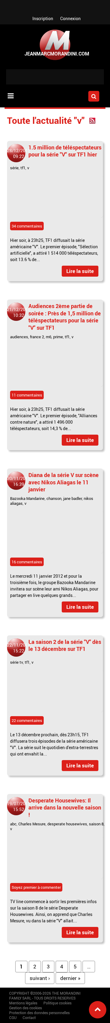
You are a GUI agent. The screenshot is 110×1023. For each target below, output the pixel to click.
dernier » (70, 978)
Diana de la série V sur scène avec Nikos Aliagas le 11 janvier (63, 482)
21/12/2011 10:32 (18, 312)
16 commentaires (27, 562)
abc (13, 824)
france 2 (37, 336)
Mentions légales (23, 1002)
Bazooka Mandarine (27, 498)
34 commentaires (27, 226)
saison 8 (96, 824)
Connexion (70, 18)
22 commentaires (27, 720)
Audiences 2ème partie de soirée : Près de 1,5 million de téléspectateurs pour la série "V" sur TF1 (64, 316)
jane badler (72, 498)
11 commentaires (27, 395)
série (14, 167)
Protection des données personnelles (39, 1012)
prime (58, 336)
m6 (48, 336)
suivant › (40, 978)
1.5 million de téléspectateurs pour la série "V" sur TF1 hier (64, 151)
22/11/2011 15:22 (18, 648)
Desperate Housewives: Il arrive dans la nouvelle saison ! (64, 807)
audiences (19, 336)
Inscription (42, 18)
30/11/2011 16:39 (18, 481)
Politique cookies (57, 1002)
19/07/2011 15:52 (18, 806)
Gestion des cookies (25, 1007)
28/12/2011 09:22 (18, 153)
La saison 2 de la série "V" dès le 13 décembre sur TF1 (64, 645)
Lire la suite (80, 271)
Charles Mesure (32, 824)
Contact (29, 1017)
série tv (16, 662)
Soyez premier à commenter (36, 887)
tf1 (22, 167)
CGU (12, 1017)
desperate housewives (67, 824)
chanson (53, 498)
